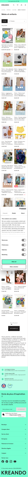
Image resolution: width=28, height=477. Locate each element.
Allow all (14, 261)
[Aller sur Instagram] (11, 461)
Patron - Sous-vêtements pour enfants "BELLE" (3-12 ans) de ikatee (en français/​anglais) (7, 70)
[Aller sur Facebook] (3, 461)
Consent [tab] (5, 213)
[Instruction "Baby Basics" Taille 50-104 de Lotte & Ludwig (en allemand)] (8, 156)
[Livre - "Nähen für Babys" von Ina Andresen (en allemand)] (20, 277)
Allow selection (14, 266)
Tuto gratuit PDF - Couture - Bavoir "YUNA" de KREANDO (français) (7, 312)
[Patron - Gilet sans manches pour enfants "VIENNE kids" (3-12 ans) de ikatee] (8, 108)
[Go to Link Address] (14, 1)
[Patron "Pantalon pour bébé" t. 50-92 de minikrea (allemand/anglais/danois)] (20, 132)
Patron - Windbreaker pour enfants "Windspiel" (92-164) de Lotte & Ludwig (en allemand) (20, 312)
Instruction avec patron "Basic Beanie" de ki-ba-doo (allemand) (7, 46)
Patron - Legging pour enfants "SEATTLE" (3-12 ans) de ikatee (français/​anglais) (7, 94)
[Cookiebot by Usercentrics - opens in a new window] (19, 209)
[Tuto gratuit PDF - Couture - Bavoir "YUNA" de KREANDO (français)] (8, 301)
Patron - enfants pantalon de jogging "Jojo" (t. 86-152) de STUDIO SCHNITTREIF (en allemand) (7, 288)
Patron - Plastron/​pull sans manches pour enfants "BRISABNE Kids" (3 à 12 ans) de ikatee (20, 94)
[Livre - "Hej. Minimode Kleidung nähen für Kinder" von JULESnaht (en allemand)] (8, 132)
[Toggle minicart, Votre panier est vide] (21, 5)
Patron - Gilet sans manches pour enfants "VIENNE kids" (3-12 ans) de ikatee (7, 119)
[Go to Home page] (5, 5)
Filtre (4, 21)
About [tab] (22, 213)
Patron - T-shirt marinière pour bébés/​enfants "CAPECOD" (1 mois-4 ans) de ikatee (8, 191)
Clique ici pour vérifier (15, 415)
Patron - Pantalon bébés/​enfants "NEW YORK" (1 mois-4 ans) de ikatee (20, 118)
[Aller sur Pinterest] (7, 461)
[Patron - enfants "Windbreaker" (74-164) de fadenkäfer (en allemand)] (20, 156)
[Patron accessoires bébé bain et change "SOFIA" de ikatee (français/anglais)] (8, 204)
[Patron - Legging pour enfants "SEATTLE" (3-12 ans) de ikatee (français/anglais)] (8, 84)
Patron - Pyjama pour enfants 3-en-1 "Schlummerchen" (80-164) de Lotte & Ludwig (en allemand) (19, 191)
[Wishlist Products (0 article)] (17, 5)
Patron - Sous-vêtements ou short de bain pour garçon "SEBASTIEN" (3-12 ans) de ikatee (20, 46)
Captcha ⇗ (21, 416)
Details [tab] (14, 213)
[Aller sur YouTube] (15, 461)
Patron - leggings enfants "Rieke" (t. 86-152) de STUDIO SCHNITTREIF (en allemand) (20, 70)
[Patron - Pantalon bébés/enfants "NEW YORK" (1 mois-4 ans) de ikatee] (20, 108)
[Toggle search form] (14, 5)
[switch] (24, 245)
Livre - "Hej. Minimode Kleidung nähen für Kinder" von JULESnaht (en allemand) (7, 143)
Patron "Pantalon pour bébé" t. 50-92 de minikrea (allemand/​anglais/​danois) (19, 143)
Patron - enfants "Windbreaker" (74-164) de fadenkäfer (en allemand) (19, 167)
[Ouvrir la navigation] (25, 5)
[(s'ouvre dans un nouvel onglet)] (4, 386)
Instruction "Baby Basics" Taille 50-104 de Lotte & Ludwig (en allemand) (8, 167)
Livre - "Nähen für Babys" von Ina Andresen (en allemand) (20, 288)
